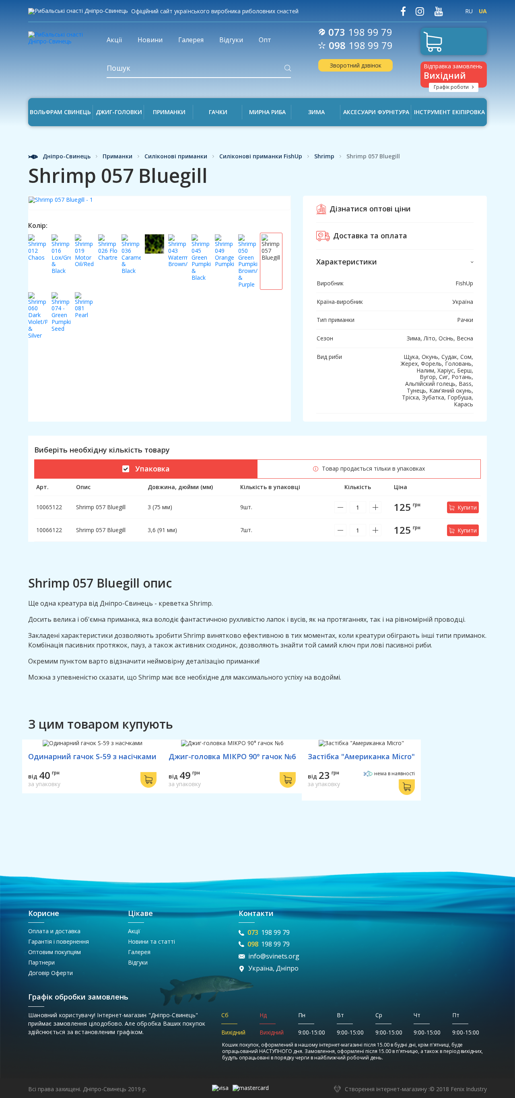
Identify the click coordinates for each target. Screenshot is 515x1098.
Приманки (117, 156)
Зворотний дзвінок (355, 65)
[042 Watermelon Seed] (154, 261)
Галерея (139, 952)
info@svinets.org (273, 956)
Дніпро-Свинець (66, 156)
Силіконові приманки (175, 156)
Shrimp (324, 156)
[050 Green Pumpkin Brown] (248, 261)
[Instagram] (420, 11)
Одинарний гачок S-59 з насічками (92, 756)
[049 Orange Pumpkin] (224, 261)
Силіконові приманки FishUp (260, 156)
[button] (395, 262)
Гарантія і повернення (58, 941)
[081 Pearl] (84, 315)
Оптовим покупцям (54, 952)
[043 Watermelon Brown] (177, 261)
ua (483, 11)
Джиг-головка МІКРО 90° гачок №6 (232, 756)
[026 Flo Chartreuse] (107, 261)
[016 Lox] (61, 261)
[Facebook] (403, 11)
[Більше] (375, 507)
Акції (134, 931)
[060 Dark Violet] (37, 315)
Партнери (41, 962)
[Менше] (340, 507)
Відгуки (138, 962)
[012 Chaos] (37, 261)
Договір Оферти (50, 973)
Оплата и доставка (54, 931)
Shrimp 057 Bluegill (101, 507)
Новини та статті (151, 941)
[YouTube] (438, 11)
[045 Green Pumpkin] (201, 261)
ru (469, 11)
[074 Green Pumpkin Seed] (61, 315)
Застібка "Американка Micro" (361, 756)
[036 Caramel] (131, 261)
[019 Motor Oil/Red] (84, 261)
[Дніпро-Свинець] (61, 35)
